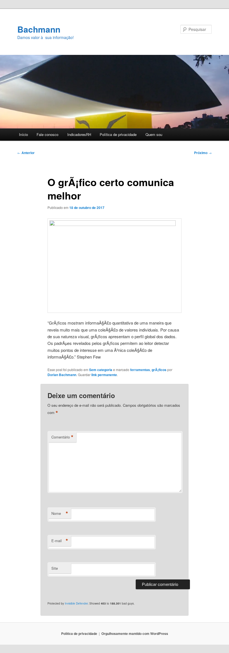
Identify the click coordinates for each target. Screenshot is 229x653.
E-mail (59, 540)
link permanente (104, 374)
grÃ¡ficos (159, 369)
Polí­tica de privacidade (118, 134)
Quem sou (153, 134)
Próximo (203, 152)
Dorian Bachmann (61, 374)
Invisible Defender (76, 603)
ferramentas (140, 369)
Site (54, 568)
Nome (59, 513)
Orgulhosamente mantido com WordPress (134, 633)
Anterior (26, 152)
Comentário (62, 437)
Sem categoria (100, 369)
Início (23, 134)
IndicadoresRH (79, 134)
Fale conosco (47, 134)
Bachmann (38, 29)
